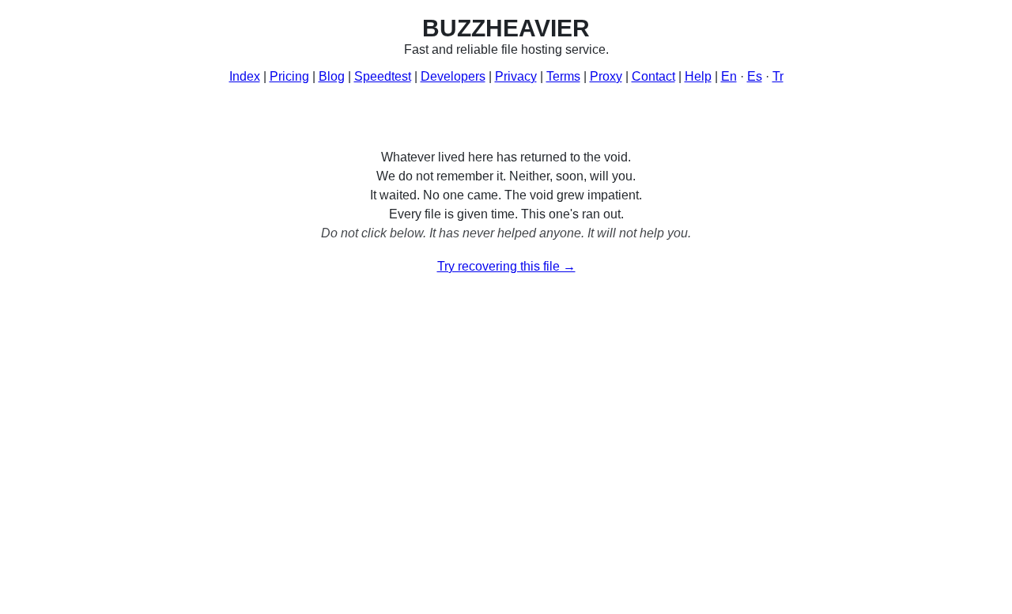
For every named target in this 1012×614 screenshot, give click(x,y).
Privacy (516, 76)
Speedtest (382, 76)
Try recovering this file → (506, 266)
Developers (453, 76)
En (729, 76)
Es (754, 76)
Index (244, 76)
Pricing (289, 76)
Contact (653, 76)
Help (698, 76)
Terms (563, 76)
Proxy (606, 76)
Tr (778, 76)
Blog (332, 76)
